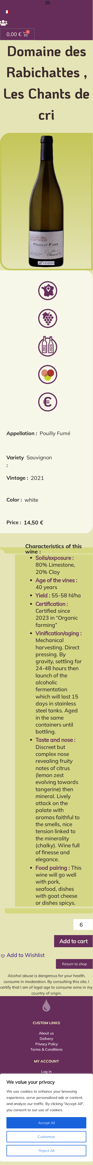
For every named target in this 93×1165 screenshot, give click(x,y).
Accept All (46, 1122)
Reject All (46, 1150)
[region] (46, 1118)
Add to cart (74, 941)
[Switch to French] (7, 11)
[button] (22, 955)
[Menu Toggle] (47, 2)
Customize (46, 1136)
